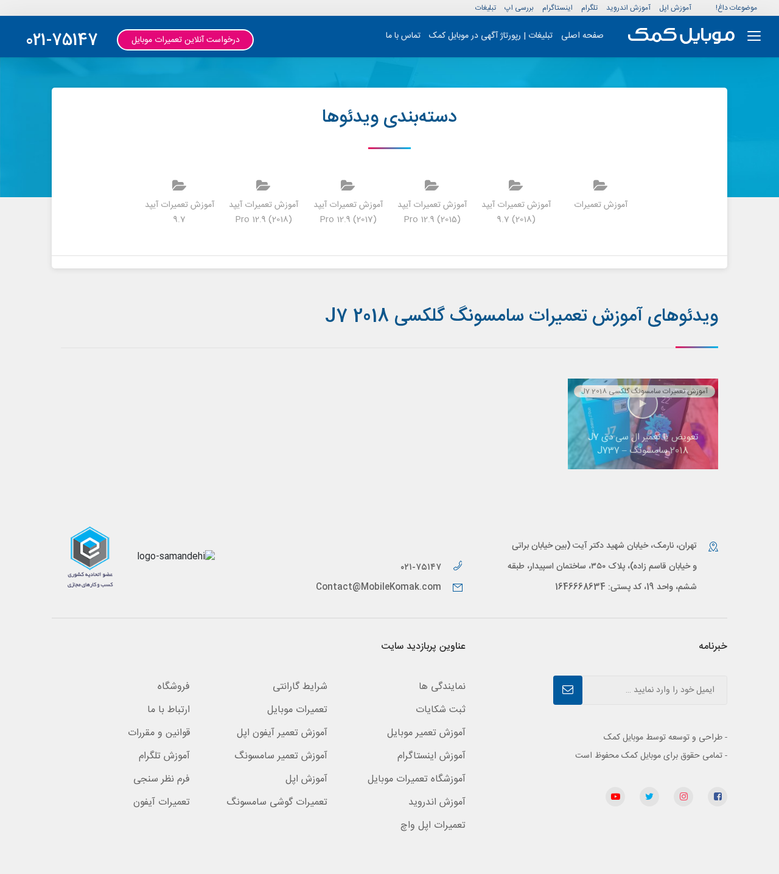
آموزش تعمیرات (600, 205)
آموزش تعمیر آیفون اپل (282, 733)
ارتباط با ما (168, 710)
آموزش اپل (675, 8)
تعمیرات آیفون (161, 802)
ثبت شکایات (441, 710)
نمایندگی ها (442, 687)
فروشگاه (174, 687)
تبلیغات (485, 8)
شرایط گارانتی (300, 687)
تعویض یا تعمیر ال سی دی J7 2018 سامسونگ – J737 (643, 444)
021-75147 (62, 41)
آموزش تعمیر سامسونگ (280, 756)
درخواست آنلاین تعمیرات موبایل (185, 40)
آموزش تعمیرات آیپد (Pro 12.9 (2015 (432, 212)
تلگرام (589, 8)
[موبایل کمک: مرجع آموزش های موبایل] (681, 36)
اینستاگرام (557, 8)
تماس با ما (403, 36)
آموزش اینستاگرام (431, 756)
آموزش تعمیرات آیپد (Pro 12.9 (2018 (263, 212)
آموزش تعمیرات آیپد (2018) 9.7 (516, 212)
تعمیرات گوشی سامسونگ (276, 802)
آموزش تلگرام (164, 756)
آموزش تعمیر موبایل (426, 733)
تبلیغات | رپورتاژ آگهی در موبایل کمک (491, 36)
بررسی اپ (519, 8)
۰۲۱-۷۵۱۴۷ (422, 567)
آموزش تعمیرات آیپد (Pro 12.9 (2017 (348, 212)
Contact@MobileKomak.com (378, 587)
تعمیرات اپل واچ (433, 825)
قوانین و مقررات (159, 733)
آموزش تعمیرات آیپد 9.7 (179, 212)
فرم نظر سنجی (161, 779)
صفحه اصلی (582, 36)
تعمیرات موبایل (297, 710)
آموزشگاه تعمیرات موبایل (417, 779)
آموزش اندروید (628, 8)
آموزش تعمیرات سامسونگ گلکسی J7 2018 (644, 391)
